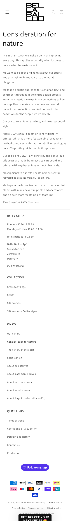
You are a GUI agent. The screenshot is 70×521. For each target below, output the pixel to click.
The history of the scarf (20, 349)
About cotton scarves (19, 382)
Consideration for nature (21, 341)
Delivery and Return (18, 436)
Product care (14, 453)
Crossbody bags (16, 286)
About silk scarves (17, 365)
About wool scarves (18, 390)
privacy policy (66, 512)
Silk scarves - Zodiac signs (22, 311)
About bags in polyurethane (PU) (26, 398)
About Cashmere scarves (21, 373)
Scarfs (10, 294)
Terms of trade (15, 420)
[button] (7, 12)
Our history (13, 333)
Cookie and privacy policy (22, 428)
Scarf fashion (14, 357)
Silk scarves (13, 303)
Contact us (13, 445)
